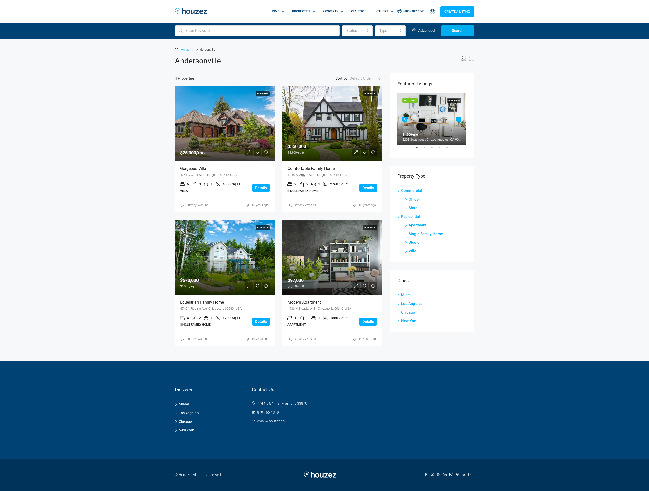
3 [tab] (434, 149)
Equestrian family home (202, 302)
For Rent (262, 93)
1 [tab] (419, 149)
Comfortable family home (311, 168)
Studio (414, 242)
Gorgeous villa (193, 168)
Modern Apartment (304, 302)
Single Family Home (426, 234)
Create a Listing (457, 11)
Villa (412, 251)
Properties (301, 11)
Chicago (408, 312)
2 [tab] (426, 149)
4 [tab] (442, 149)
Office (414, 199)
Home (275, 11)
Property (330, 11)
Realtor (357, 11)
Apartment (417, 225)
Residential (410, 216)
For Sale (370, 93)
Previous (404, 119)
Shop (413, 208)
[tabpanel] (431, 119)
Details (261, 188)
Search (457, 30)
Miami (406, 295)
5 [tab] (449, 149)
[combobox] (357, 30)
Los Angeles (411, 303)
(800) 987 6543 (414, 11)
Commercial (411, 190)
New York (409, 321)
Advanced (426, 30)
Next (458, 119)
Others (382, 11)
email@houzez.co (271, 421)
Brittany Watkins (197, 205)
